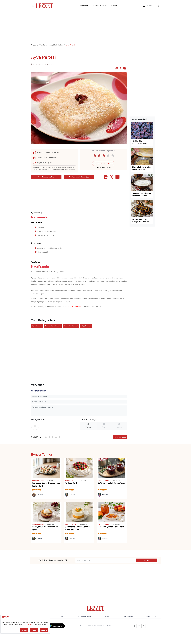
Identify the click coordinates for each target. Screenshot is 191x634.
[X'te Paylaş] (120, 68)
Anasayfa (34, 45)
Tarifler (43, 45)
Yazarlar (114, 6)
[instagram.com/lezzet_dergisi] (139, 626)
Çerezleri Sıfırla (150, 616)
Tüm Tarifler (83, 6)
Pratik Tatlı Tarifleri (71, 326)
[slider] (104, 155)
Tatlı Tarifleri (36, 326)
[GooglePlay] (56, 626)
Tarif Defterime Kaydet (105, 163)
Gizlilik (106, 616)
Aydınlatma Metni (84, 616)
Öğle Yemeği (86, 326)
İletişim (62, 616)
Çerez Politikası (128, 616)
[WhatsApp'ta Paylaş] (116, 68)
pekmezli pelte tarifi (74, 306)
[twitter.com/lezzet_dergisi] (143, 626)
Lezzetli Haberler (99, 6)
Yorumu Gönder (120, 437)
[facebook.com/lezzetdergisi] (134, 626)
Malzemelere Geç (47, 177)
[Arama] (158, 6)
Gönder (146, 560)
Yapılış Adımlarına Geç (80, 177)
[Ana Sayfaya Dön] (95, 608)
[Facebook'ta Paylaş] (124, 68)
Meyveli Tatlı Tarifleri (55, 45)
